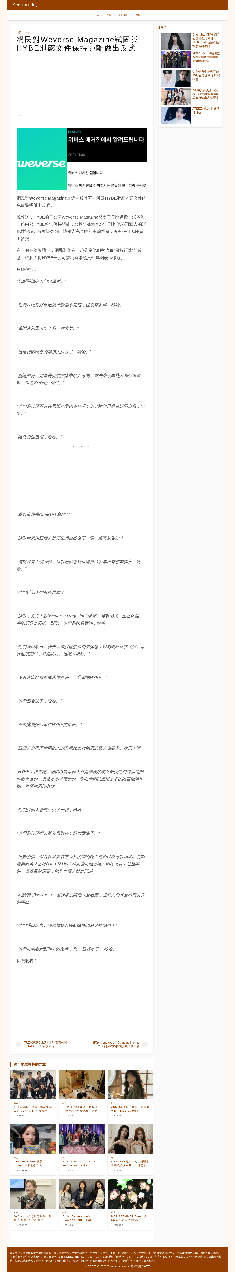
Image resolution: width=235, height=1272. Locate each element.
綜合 (97, 15)
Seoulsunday (25, 5)
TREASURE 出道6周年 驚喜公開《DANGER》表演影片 (33, 1108)
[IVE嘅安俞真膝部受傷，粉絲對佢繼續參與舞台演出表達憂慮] (176, 96)
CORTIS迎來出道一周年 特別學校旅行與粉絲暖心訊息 (80, 1108)
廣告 (138, 15)
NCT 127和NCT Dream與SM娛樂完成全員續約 (129, 1218)
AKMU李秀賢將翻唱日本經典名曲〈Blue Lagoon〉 (130, 1108)
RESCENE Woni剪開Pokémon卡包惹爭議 (28, 1163)
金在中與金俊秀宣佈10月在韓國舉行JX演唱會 (206, 75)
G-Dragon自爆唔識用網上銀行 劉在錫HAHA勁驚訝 (33, 1218)
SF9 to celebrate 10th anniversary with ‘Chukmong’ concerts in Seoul (79, 1163)
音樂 (109, 15)
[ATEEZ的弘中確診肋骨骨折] (176, 115)
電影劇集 (123, 15)
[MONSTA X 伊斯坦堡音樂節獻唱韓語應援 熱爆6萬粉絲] (176, 59)
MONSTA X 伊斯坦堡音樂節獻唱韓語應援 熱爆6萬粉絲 (206, 57)
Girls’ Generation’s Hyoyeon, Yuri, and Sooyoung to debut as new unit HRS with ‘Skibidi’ (78, 1218)
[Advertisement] (82, 79)
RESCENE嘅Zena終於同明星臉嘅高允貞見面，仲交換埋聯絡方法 (130, 1163)
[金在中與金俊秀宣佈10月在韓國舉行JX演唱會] (176, 78)
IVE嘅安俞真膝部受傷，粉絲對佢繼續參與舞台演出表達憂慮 (205, 94)
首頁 (19, 32)
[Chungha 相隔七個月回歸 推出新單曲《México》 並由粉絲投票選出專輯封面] (176, 41)
